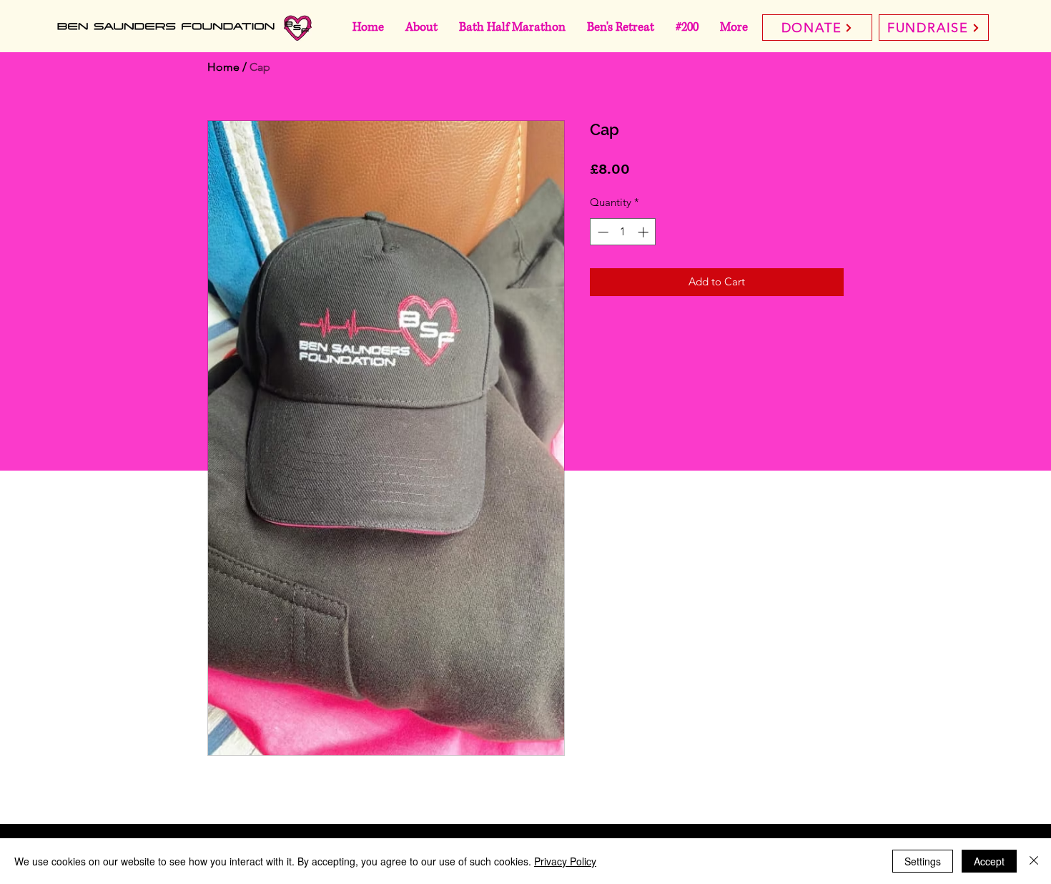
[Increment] (644, 232)
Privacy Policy (565, 861)
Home (223, 67)
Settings (922, 861)
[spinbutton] (623, 232)
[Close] (1033, 861)
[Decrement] (601, 232)
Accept (989, 861)
